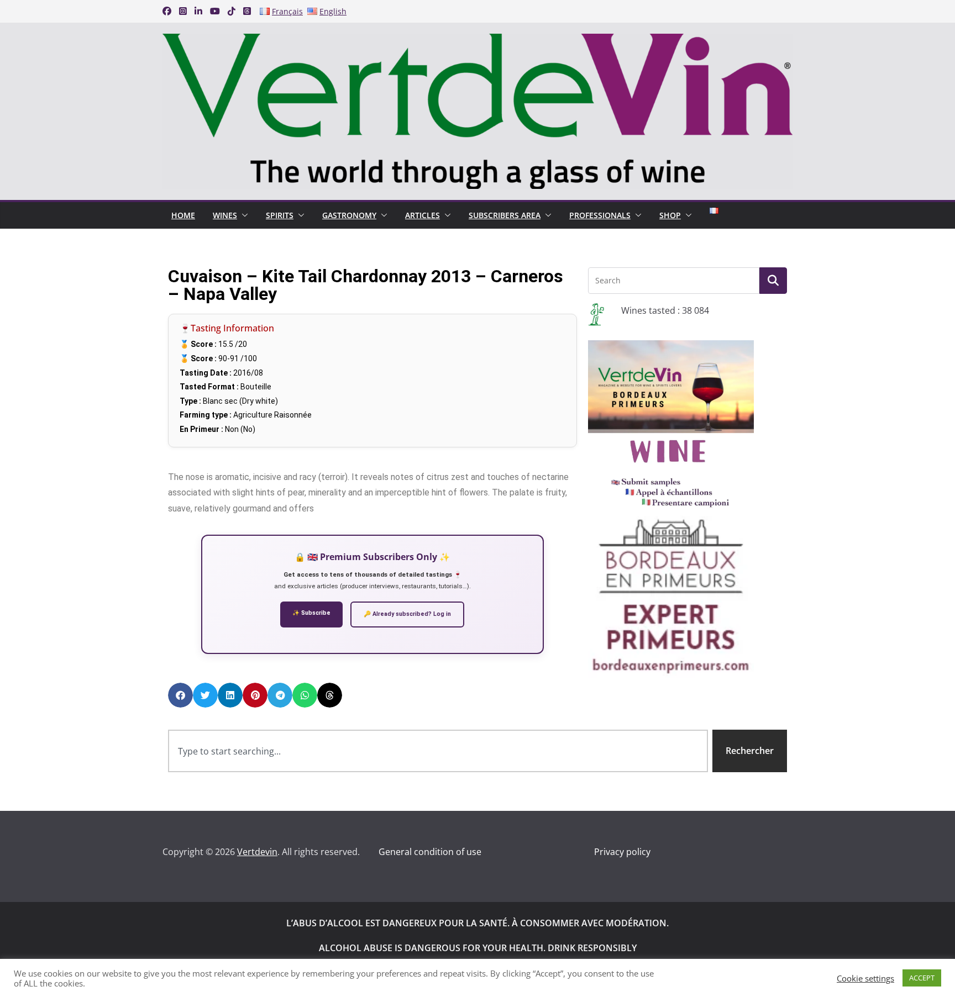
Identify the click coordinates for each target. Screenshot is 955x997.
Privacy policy (622, 852)
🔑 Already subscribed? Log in (407, 614)
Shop (670, 215)
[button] (242, 215)
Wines (225, 215)
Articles (422, 215)
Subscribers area (505, 215)
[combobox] (438, 751)
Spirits (279, 215)
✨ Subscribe (311, 612)
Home (183, 215)
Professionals (600, 215)
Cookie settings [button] (865, 978)
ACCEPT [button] (922, 978)
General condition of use (430, 852)
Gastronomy (349, 215)
